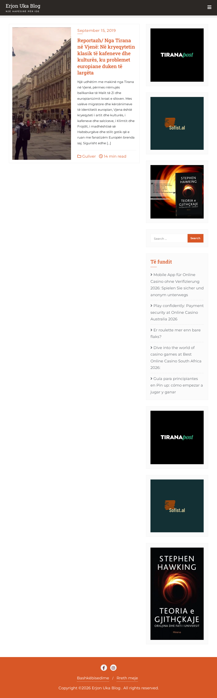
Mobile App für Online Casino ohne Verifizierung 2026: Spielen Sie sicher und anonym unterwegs (177, 284)
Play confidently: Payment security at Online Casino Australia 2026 (177, 312)
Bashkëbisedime (93, 678)
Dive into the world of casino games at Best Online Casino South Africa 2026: (176, 357)
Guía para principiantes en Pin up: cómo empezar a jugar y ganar (176, 385)
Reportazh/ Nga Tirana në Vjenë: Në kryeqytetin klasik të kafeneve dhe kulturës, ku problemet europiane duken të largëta (106, 56)
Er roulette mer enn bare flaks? (175, 333)
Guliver (88, 156)
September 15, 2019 (96, 30)
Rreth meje (127, 678)
